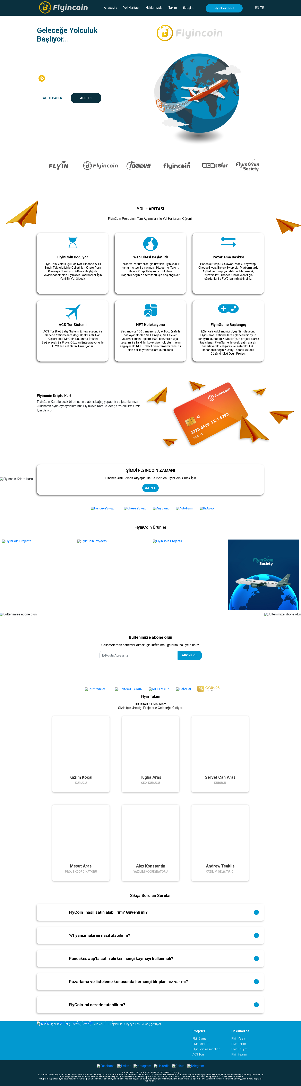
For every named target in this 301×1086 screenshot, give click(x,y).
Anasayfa (110, 8)
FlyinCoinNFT (201, 1043)
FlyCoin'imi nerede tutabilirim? (97, 1004)
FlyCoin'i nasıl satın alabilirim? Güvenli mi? (108, 912)
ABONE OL (189, 655)
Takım (173, 8)
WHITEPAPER (52, 98)
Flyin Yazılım (239, 1038)
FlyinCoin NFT (224, 8)
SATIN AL (150, 488)
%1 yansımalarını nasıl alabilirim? (99, 935)
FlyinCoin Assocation (206, 1049)
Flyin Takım (238, 1043)
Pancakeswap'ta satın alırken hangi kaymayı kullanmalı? (121, 958)
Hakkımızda (154, 8)
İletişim (188, 8)
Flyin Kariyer (239, 1049)
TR (262, 8)
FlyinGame (199, 1038)
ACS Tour (198, 1054)
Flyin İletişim (239, 1054)
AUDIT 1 (86, 98)
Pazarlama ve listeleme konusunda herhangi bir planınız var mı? (128, 981)
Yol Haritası (131, 8)
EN (257, 8)
